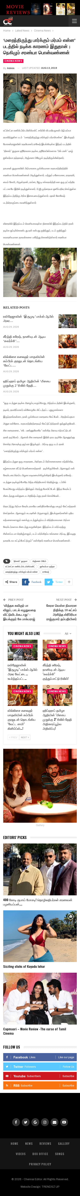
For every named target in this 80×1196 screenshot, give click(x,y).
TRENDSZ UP (51, 1186)
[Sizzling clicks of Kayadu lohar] (40, 936)
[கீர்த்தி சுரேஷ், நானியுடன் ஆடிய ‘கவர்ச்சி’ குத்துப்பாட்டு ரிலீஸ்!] (67, 341)
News (29, 1143)
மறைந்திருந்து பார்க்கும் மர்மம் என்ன (21, 572)
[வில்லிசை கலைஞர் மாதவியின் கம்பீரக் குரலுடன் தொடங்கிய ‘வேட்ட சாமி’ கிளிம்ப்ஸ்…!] (67, 361)
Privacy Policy (40, 1164)
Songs (59, 1153)
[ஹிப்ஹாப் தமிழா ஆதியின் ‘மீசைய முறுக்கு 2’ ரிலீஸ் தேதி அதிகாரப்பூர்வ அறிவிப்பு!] (67, 386)
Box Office (40, 1153)
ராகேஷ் (45, 572)
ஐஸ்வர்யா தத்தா (47, 566)
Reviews (45, 1143)
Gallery (64, 1143)
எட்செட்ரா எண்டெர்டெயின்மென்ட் (20, 566)
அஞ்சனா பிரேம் (39, 561)
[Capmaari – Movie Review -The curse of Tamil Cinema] (40, 999)
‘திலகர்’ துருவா (20, 561)
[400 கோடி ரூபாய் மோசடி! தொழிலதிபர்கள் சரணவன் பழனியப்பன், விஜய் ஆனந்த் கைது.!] (40, 869)
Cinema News (13, 61)
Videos (21, 1153)
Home (14, 1143)
